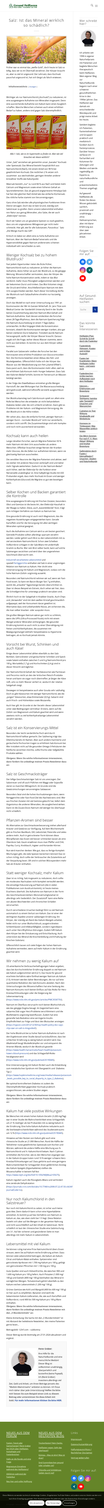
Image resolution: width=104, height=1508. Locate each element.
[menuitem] (90, 5)
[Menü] (96, 5)
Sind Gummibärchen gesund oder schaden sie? (51, 1464)
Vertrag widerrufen (80, 1457)
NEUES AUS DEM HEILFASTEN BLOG (51, 1434)
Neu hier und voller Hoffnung (19, 1481)
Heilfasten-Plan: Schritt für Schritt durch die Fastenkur (88, 338)
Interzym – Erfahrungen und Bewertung (87, 388)
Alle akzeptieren (36, 1503)
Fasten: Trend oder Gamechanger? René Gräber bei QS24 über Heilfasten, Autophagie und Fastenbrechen (18, 1449)
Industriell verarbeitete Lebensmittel (23, 559)
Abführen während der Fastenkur (16, 1475)
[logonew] (22, 5)
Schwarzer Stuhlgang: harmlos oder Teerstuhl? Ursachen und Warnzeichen (88, 401)
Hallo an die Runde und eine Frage (18, 1460)
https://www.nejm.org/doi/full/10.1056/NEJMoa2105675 (32, 1174)
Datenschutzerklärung (81, 1444)
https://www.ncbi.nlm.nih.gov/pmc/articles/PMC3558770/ (34, 999)
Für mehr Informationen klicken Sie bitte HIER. (38, 1400)
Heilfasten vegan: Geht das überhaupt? (50, 1449)
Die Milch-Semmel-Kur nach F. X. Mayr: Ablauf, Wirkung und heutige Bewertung (89, 441)
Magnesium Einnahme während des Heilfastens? (17, 1468)
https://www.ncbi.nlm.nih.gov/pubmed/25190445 (30, 1060)
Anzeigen (32, 87)
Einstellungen (69, 1503)
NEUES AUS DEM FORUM (18, 1434)
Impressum (76, 1439)
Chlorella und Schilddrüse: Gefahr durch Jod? (50, 1471)
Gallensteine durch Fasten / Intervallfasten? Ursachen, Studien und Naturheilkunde (88, 456)
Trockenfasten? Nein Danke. (51, 1443)
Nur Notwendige (53, 1503)
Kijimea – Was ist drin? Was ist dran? (52, 1456)
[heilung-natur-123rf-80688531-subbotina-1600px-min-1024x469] (36, 49)
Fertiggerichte (20, 563)
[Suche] (90, 5)
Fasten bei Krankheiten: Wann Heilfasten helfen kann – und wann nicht (88, 363)
